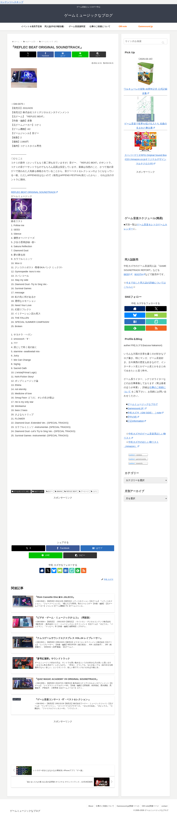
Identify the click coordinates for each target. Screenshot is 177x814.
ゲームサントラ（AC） (22, 491)
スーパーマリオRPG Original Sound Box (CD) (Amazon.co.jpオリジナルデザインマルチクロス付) (146, 159)
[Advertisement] (63, 518)
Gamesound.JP (136, 408)
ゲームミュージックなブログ (143, 404)
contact (164, 806)
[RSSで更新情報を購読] (83, 570)
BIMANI (59, 491)
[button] (97, 54)
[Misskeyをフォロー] (59, 570)
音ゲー (50, 491)
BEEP (127, 274)
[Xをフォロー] (48, 570)
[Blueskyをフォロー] (53, 570)
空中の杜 (132, 417)
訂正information (136, 421)
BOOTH (138, 274)
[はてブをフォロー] (65, 570)
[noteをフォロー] (71, 570)
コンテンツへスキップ (11, 2)
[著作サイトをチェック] (42, 570)
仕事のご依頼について (105, 806)
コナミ (95, 491)
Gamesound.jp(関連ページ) (128, 806)
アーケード (85, 491)
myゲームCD (38, 491)
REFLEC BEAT (71, 491)
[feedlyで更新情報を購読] (77, 570)
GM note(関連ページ (150, 806)
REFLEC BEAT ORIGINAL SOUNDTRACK (33, 192)
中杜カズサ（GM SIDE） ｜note (144, 412)
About (90, 806)
